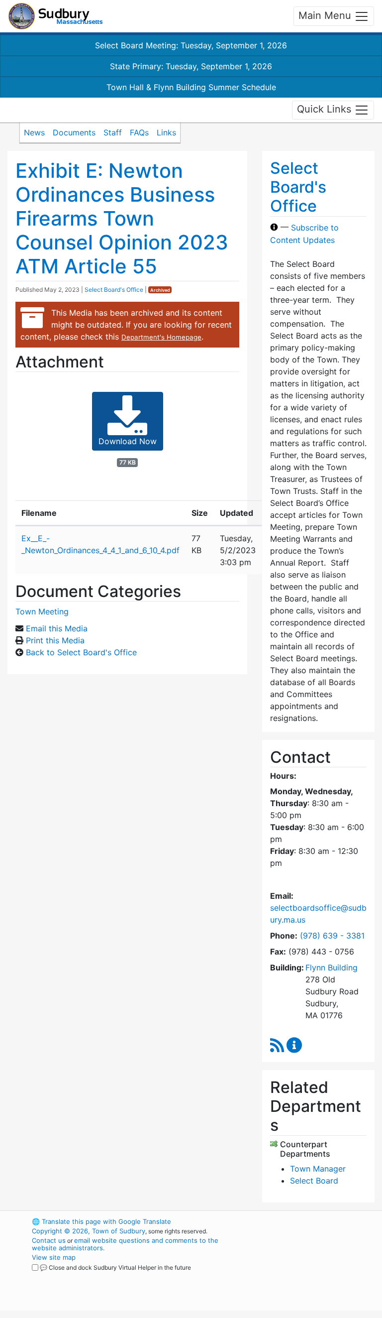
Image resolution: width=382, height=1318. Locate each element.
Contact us (49, 1240)
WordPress (298, 1221)
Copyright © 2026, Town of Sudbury (88, 1231)
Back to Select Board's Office (81, 652)
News (34, 132)
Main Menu (326, 15)
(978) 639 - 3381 (332, 936)
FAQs (139, 132)
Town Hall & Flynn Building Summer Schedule (191, 87)
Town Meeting (42, 611)
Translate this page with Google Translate (101, 1221)
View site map (54, 1257)
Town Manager (318, 1169)
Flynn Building (331, 967)
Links (166, 132)
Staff (112, 132)
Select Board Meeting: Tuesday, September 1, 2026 (191, 45)
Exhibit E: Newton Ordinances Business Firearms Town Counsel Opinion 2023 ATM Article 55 (121, 218)
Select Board (314, 1181)
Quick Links (325, 109)
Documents (74, 132)
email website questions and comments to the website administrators (125, 1244)
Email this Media (57, 628)
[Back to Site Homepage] (55, 16)
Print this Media (55, 640)
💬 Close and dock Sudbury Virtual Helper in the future (115, 1267)
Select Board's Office (114, 289)
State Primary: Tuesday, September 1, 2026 (191, 66)
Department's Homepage (161, 337)
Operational (315, 1276)
